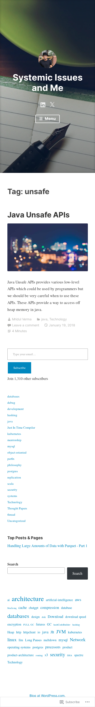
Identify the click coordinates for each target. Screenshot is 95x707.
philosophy (14, 465)
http (18, 632)
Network (78, 639)
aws (78, 599)
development (15, 409)
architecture (28, 598)
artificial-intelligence (59, 600)
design (35, 616)
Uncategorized (16, 521)
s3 (46, 654)
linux (12, 639)
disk (44, 617)
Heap (10, 632)
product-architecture (20, 655)
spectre (78, 655)
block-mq (11, 608)
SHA (69, 655)
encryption (14, 624)
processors (52, 647)
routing (39, 655)
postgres (12, 471)
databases (13, 396)
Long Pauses (33, 640)
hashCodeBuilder (61, 624)
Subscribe (19, 368)
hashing (12, 415)
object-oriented (17, 452)
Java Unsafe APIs (38, 214)
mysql (11, 446)
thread (11, 514)
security (12, 489)
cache (22, 607)
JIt (52, 632)
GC (49, 624)
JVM (61, 631)
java (44, 319)
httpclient (29, 632)
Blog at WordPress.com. (47, 696)
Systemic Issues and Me (48, 82)
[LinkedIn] (43, 103)
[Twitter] (52, 103)
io (39, 632)
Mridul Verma (22, 319)
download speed (75, 616)
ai (8, 600)
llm (21, 640)
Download (55, 616)
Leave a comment (25, 325)
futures (40, 624)
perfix (11, 459)
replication (14, 477)
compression (49, 607)
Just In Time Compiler (21, 427)
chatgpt (33, 607)
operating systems (18, 647)
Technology (58, 319)
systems (12, 496)
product (67, 647)
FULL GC (28, 624)
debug (11, 402)
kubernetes (14, 434)
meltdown (50, 640)
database (66, 607)
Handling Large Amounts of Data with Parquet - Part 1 (47, 545)
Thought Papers (17, 508)
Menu (50, 118)
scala (10, 483)
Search (12, 564)
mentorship (14, 440)
